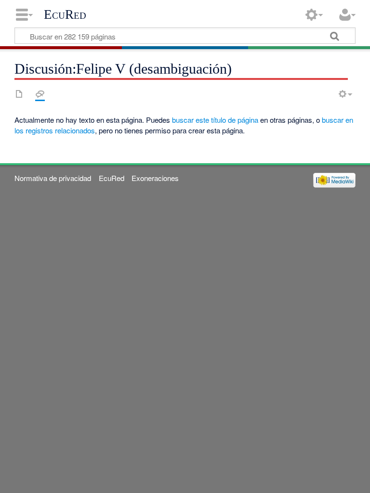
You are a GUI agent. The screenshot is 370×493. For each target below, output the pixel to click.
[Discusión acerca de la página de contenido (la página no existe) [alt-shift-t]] (40, 94)
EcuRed (65, 14)
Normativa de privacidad (52, 178)
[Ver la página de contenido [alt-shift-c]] (19, 94)
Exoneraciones (155, 178)
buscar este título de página (215, 120)
